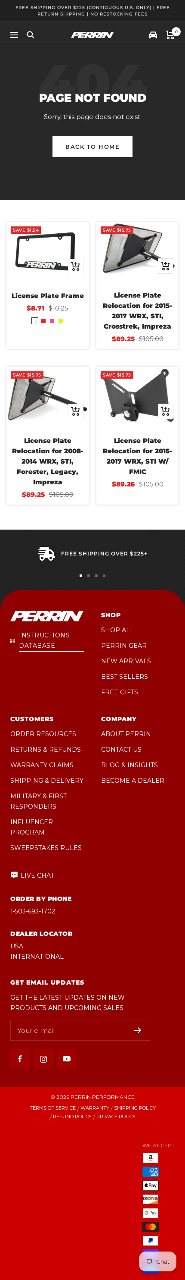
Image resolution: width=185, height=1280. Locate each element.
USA (16, 946)
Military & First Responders (38, 801)
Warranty (94, 1108)
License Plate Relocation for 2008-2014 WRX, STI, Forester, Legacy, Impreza (47, 461)
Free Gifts (119, 692)
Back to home (92, 146)
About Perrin (126, 734)
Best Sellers (124, 677)
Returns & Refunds (45, 749)
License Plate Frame (48, 296)
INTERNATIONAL (37, 956)
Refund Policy (72, 1117)
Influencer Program (31, 827)
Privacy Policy (116, 1117)
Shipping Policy (135, 1108)
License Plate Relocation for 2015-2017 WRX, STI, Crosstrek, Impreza (137, 310)
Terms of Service (53, 1108)
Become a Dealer (132, 780)
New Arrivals (126, 661)
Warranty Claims (42, 765)
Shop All (117, 630)
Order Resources (43, 734)
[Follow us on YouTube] (66, 1059)
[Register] (138, 1030)
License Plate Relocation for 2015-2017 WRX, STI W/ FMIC (137, 456)
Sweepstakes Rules (46, 848)
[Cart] (170, 35)
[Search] (30, 35)
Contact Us (121, 749)
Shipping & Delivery (46, 780)
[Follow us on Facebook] (20, 1059)
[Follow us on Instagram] (43, 1059)
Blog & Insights (129, 765)
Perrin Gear (124, 645)
